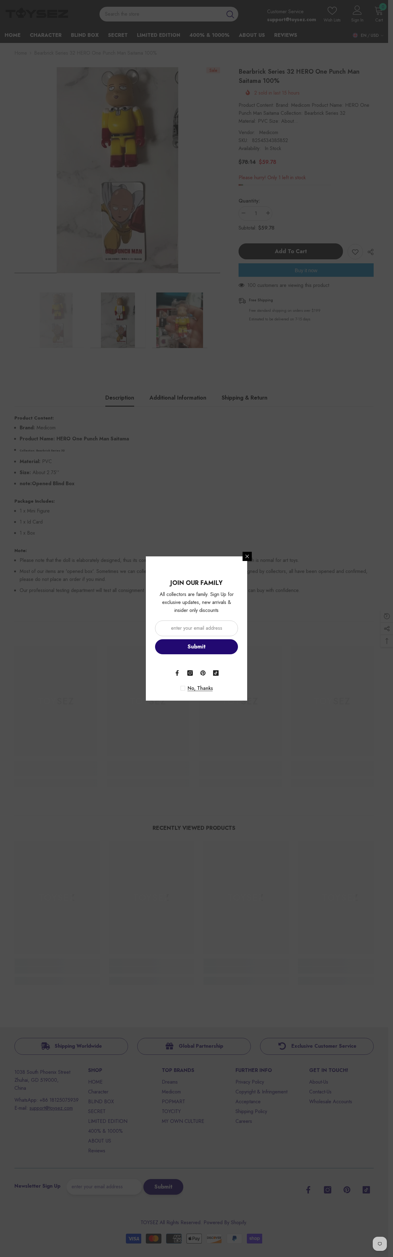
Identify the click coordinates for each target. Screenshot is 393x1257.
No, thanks (200, 688)
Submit (197, 647)
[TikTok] (215, 673)
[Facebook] (177, 673)
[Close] (247, 556)
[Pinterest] (202, 673)
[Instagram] (190, 673)
